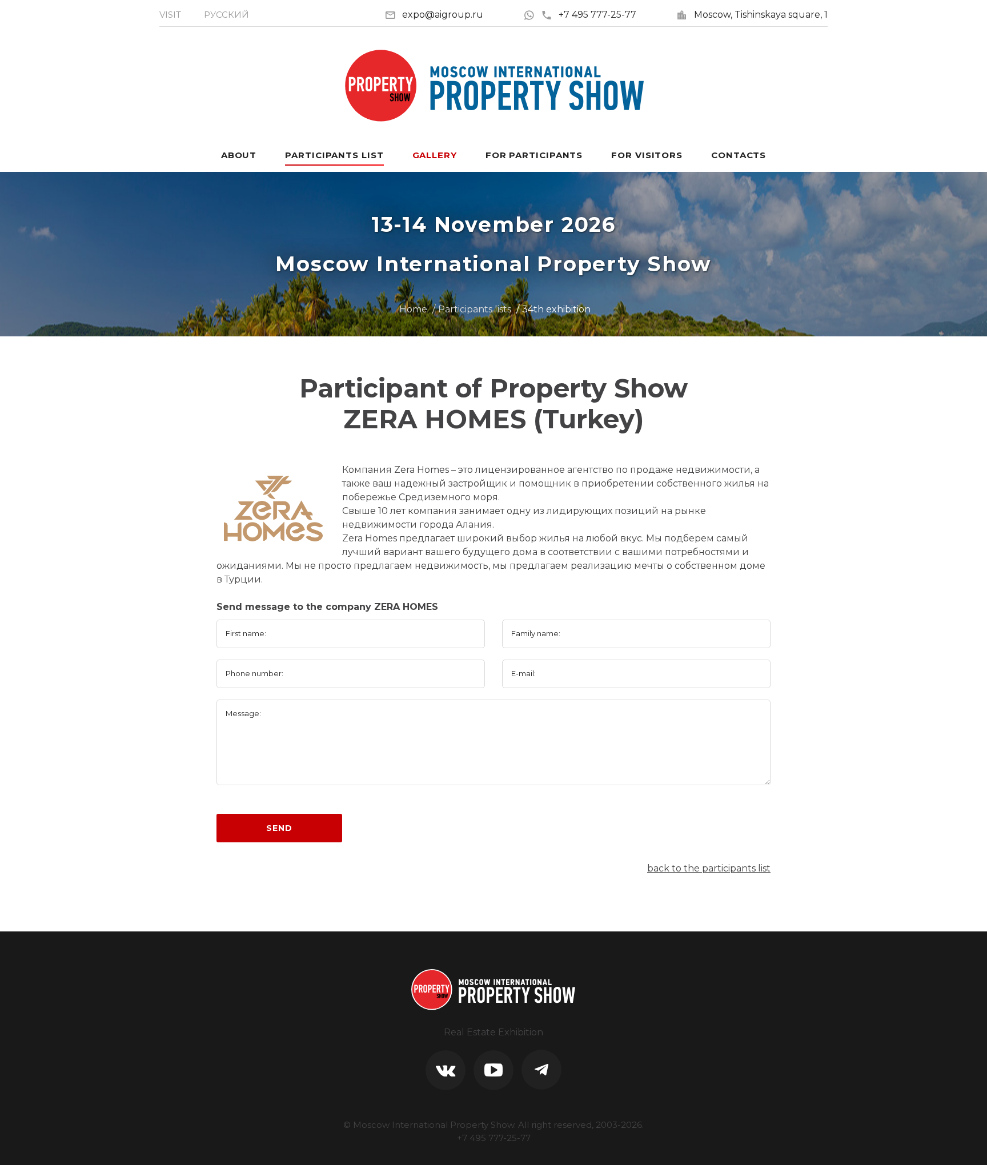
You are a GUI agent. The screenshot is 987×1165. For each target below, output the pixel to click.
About (239, 155)
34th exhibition (556, 309)
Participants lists (474, 309)
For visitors (647, 155)
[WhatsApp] (532, 14)
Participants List (334, 155)
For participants (534, 155)
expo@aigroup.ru (442, 14)
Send (279, 828)
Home (413, 309)
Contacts (738, 155)
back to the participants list (709, 868)
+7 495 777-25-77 (597, 14)
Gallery (434, 155)
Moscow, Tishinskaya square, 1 (761, 14)
